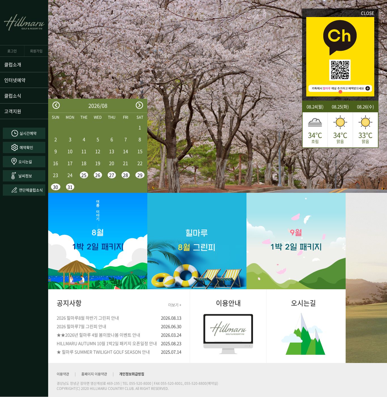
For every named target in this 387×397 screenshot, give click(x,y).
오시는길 (25, 161)
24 (70, 175)
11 (83, 151)
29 (140, 175)
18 (83, 163)
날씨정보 (25, 175)
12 (97, 151)
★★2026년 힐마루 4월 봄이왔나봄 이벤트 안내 (98, 335)
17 (70, 163)
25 (83, 175)
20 (111, 163)
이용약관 (63, 374)
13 (111, 151)
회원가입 (36, 51)
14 (125, 151)
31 (70, 186)
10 (70, 151)
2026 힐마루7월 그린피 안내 (81, 326)
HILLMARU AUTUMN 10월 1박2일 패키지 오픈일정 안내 (107, 343)
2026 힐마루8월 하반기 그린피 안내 (88, 318)
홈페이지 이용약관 (94, 374)
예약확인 (26, 147)
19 (97, 163)
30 (55, 186)
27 (111, 175)
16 (55, 163)
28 (125, 175)
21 (125, 163)
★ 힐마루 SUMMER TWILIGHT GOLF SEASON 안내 (103, 352)
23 (55, 175)
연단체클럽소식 (31, 190)
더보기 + (174, 304)
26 (97, 175)
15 (140, 151)
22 (140, 163)
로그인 (12, 51)
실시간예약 (28, 133)
